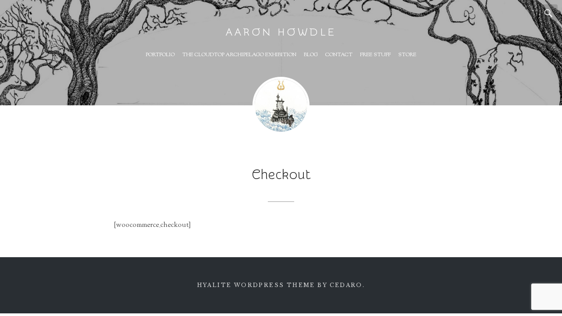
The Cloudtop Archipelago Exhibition (239, 55)
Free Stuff (375, 55)
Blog (311, 55)
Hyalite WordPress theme (256, 285)
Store (407, 55)
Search (549, 13)
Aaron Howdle (281, 32)
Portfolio (160, 55)
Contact (339, 55)
